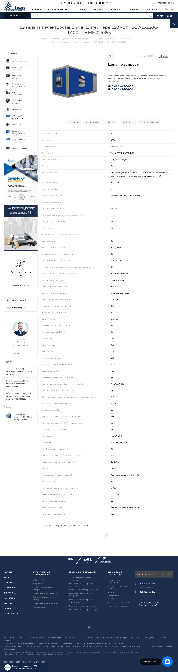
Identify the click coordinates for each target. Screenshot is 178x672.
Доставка (127, 122)
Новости (8, 362)
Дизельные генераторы (82, 572)
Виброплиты (38, 583)
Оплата (111, 122)
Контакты (10, 603)
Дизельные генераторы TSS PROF (84, 590)
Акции (7, 577)
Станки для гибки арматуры (45, 593)
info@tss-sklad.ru (165, 3)
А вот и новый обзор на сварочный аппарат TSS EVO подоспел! (19, 371)
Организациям (93, 122)
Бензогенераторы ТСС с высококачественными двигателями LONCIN (17, 384)
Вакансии (9, 588)
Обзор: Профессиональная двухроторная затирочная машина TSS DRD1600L (18, 396)
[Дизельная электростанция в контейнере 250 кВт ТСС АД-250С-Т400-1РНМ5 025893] (75, 81)
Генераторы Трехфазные (119, 602)
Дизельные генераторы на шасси (83, 606)
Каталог (9, 572)
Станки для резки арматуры (45, 603)
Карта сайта (11, 614)
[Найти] (150, 15)
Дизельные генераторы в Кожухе (83, 609)
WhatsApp (89, 627)
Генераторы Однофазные (119, 599)
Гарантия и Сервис (149, 122)
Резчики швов (39, 607)
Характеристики (53, 122)
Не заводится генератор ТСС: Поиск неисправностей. (23, 417)
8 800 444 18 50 (95, 3)
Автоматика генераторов (119, 606)
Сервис (8, 608)
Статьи (7, 407)
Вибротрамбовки (40, 580)
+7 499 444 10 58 (72, 3)
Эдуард (21, 342)
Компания (10, 598)
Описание (73, 122)
